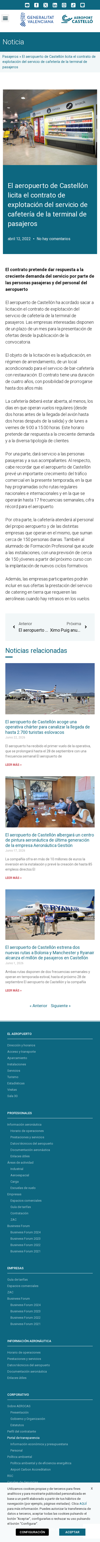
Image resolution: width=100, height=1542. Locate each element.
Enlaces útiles (20, 1156)
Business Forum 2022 (25, 1245)
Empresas (14, 1194)
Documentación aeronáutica (30, 1150)
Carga (14, 1181)
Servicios (13, 1070)
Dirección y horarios (21, 1045)
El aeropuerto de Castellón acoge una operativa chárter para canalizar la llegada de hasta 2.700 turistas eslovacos (47, 727)
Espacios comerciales (26, 1200)
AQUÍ (83, 1503)
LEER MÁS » (13, 764)
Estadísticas (16, 1083)
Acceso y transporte (21, 1051)
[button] (5, 18)
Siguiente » (61, 1005)
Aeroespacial (19, 1175)
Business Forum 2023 (25, 1238)
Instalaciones (16, 1064)
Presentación (19, 1412)
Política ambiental (19, 1457)
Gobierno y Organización (27, 1419)
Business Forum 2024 (25, 1232)
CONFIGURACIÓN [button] (32, 1532)
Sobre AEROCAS (19, 1406)
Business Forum (18, 1226)
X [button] (92, 1488)
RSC (10, 1476)
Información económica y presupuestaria (39, 1444)
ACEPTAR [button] (72, 1532)
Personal (16, 1450)
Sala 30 (12, 1096)
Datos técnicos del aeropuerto (31, 1143)
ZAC (13, 1219)
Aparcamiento (17, 1058)
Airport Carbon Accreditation (30, 1469)
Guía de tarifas (20, 1207)
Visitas (12, 1089)
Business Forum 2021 (25, 1251)
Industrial (16, 1169)
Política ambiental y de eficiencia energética (40, 1463)
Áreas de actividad (20, 1162)
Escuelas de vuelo (23, 1188)
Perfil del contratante (21, 1431)
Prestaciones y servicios (27, 1137)
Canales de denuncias (22, 1482)
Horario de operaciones (27, 1131)
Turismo (12, 1077)
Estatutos (17, 1425)
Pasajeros (10, 57)
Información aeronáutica (24, 1124)
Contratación (19, 1213)
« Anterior (38, 1005)
